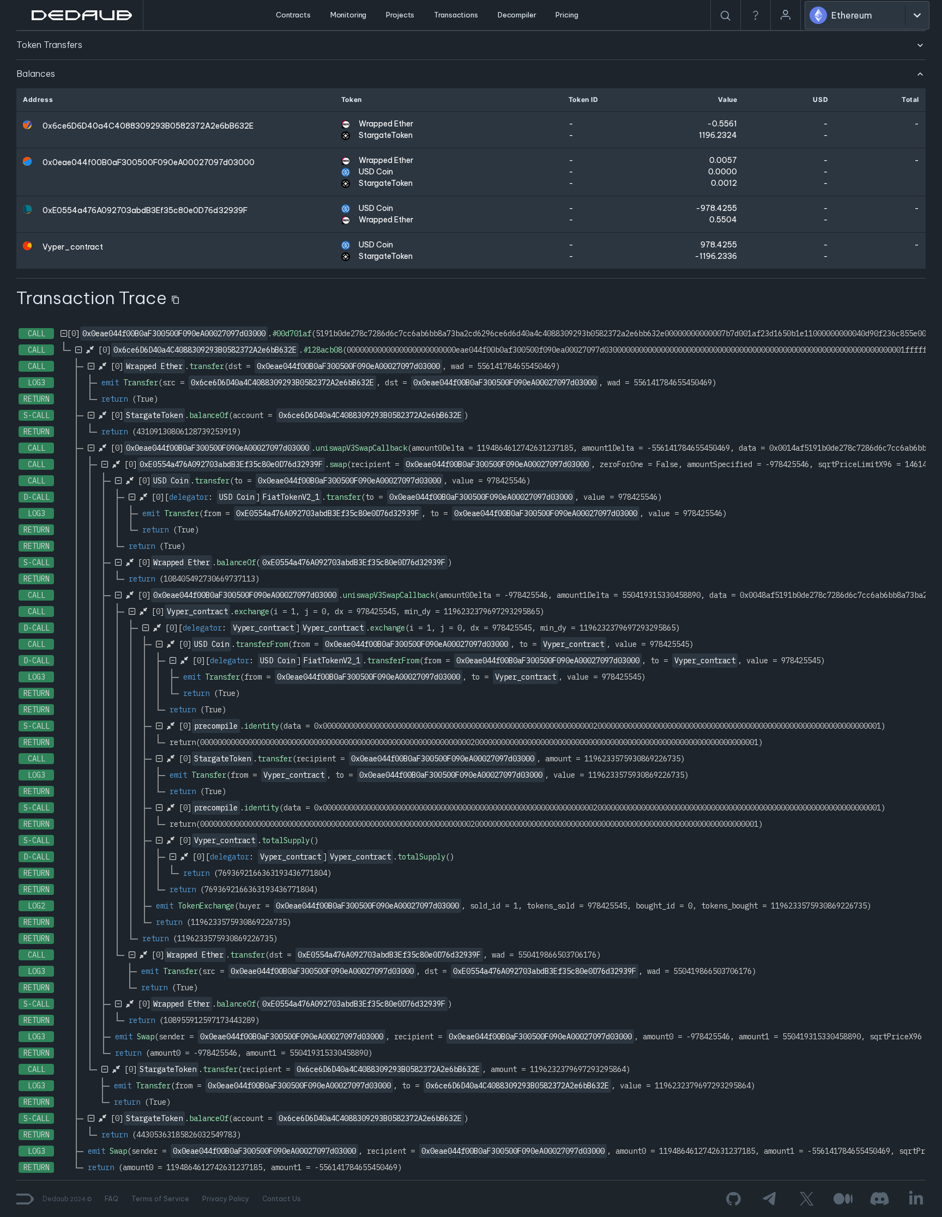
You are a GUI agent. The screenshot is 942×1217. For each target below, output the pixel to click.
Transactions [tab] (456, 14)
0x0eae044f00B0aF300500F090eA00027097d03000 (149, 162)
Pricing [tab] (566, 14)
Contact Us (281, 1199)
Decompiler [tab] (517, 14)
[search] (725, 16)
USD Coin (376, 172)
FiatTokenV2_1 (291, 497)
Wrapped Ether (386, 124)
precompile (216, 726)
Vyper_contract (73, 247)
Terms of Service (160, 1199)
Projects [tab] (400, 14)
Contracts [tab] (293, 14)
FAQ (111, 1199)
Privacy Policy (225, 1199)
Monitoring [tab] (348, 14)
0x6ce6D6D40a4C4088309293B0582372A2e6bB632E (148, 126)
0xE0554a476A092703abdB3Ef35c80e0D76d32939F (145, 210)
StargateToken (386, 135)
